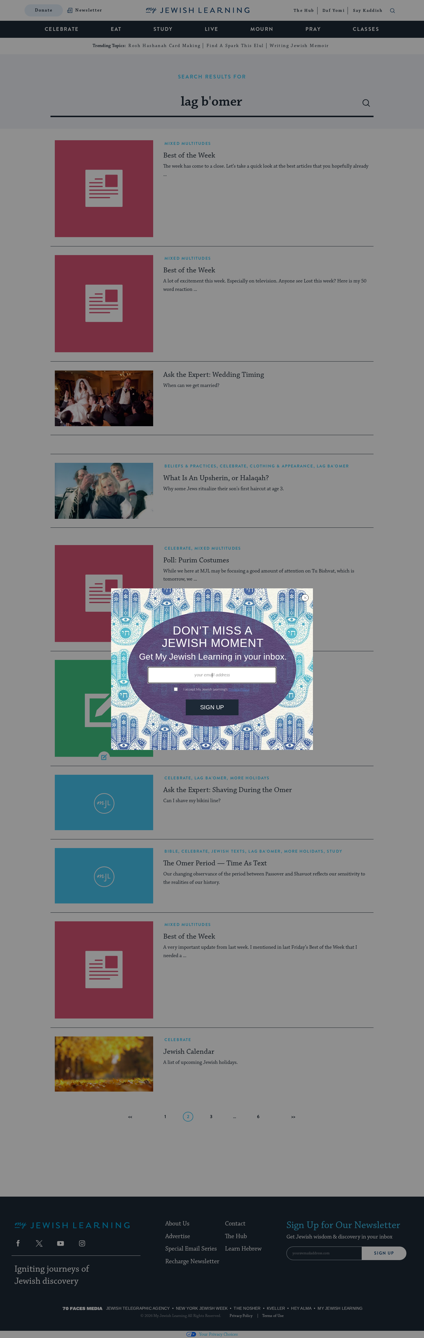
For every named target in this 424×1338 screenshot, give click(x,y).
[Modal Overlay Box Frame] (212, 669)
